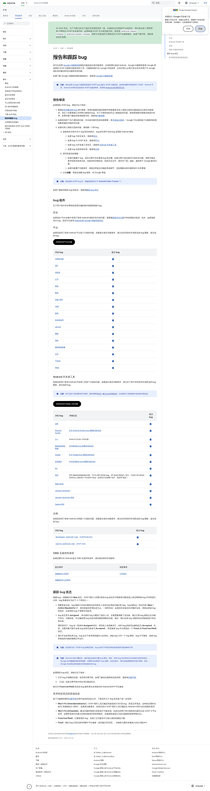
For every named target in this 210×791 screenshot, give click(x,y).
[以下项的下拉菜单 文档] (27, 3)
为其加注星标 (118, 120)
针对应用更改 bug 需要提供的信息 (82, 461)
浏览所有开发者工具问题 (67, 404)
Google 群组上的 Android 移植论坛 (107, 776)
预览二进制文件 (42, 764)
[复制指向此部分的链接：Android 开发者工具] (77, 377)
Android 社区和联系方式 (114, 88)
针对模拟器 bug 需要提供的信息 (81, 446)
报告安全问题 (118, 218)
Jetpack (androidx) (62, 491)
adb (56, 424)
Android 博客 (99, 760)
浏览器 (57, 272)
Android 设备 (70, 16)
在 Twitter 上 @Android (102, 752)
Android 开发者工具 (108, 145)
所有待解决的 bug (69, 110)
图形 (56, 293)
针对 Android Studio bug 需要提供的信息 (85, 430)
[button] (14, 39)
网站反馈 (83, 786)
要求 (37, 756)
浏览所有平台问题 (64, 242)
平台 (97, 140)
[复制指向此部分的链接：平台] (60, 227)
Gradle (57, 455)
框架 (56, 286)
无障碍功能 (59, 259)
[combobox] (163, 3)
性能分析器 (59, 484)
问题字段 (132, 677)
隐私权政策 (73, 786)
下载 (37, 760)
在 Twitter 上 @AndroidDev (104, 756)
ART (56, 266)
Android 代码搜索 (41, 3)
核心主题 (42, 16)
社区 (50, 786)
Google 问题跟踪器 (71, 65)
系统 (56, 340)
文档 (23, 3)
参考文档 (95, 16)
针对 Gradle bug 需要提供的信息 (81, 455)
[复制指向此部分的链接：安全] (60, 212)
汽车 (84, 16)
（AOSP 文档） (71, 544)
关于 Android (41, 786)
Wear (57, 368)
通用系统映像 (60, 347)
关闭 (188, 29)
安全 (30, 16)
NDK (56, 475)
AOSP (55, 48)
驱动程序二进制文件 (43, 772)
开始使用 (18, 16)
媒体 (56, 313)
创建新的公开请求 (62, 574)
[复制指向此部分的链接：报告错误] (67, 100)
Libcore (58, 327)
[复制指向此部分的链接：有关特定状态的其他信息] (82, 693)
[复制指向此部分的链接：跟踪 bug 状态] (74, 592)
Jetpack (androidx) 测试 (64, 497)
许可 (65, 786)
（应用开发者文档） (75, 537)
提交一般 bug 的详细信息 (107, 394)
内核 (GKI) (59, 300)
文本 (56, 354)
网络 (56, 334)
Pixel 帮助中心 (157, 756)
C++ (56, 439)
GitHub (38, 776)
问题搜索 (101, 116)
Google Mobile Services (161, 768)
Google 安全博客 (100, 764)
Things (57, 361)
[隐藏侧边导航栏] (29, 786)
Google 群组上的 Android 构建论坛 (107, 772)
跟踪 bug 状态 (92, 190)
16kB (57, 306)
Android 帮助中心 (158, 752)
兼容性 (55, 16)
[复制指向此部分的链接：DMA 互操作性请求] (76, 553)
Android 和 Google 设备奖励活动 (89, 220)
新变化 (5, 16)
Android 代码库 (41, 752)
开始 (200, 29)
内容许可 (72, 734)
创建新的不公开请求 (62, 580)
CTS (56, 279)
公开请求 (123, 574)
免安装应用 (59, 320)
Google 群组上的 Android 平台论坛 (107, 768)
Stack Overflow (158, 772)
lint (56, 468)
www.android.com (159, 764)
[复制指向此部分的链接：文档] (60, 513)
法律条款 (57, 786)
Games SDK (59, 504)
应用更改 (58, 461)
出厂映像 (39, 768)
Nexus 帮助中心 (158, 760)
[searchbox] (16, 23)
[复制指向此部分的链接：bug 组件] (67, 200)
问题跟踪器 (156, 776)
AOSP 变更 (61, 37)
